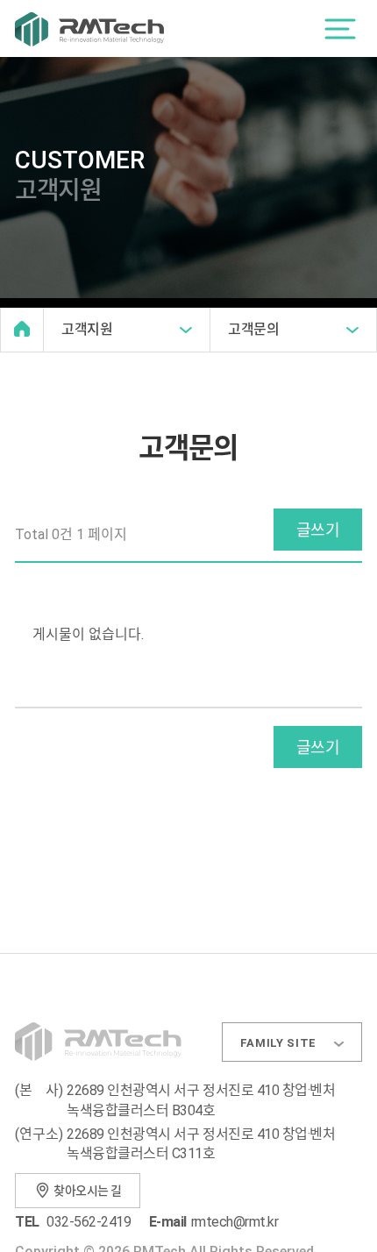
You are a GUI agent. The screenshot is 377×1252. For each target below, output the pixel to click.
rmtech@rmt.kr (235, 1221)
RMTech (89, 28)
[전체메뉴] (340, 29)
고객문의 (254, 329)
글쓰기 (317, 530)
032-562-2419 (88, 1221)
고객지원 (87, 329)
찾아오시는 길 (87, 1191)
